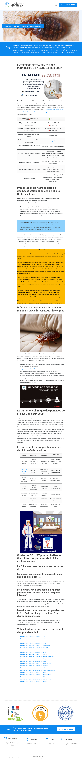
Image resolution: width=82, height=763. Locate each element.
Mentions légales (38, 756)
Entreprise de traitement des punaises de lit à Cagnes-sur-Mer (35, 645)
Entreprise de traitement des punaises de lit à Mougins (33, 659)
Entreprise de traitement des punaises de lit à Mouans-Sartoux (35, 674)
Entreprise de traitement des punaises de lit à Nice (32, 636)
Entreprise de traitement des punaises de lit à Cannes (33, 641)
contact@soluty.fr (52, 141)
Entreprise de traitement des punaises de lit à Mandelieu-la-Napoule (36, 656)
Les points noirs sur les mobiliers (28, 369)
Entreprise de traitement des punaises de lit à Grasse (33, 643)
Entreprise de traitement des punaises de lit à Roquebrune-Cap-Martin (37, 670)
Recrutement (38, 759)
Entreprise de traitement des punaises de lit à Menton (33, 652)
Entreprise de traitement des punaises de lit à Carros (33, 672)
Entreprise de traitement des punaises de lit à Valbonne (33, 668)
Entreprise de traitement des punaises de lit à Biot (32, 676)
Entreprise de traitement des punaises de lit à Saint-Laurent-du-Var (36, 650)
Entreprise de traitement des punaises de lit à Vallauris (33, 654)
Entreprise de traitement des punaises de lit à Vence (33, 661)
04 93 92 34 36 (69, 5)
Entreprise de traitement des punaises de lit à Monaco (33, 681)
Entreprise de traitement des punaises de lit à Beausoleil (34, 665)
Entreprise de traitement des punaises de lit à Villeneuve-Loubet (35, 663)
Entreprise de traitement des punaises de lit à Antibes (33, 638)
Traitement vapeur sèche (24, 471)
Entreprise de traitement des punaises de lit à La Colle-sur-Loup (35, 679)
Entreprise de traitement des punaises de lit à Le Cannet (34, 647)
